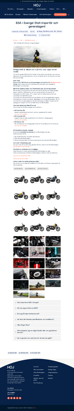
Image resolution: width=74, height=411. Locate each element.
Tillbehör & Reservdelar (30, 14)
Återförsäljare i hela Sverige (21, 146)
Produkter (36, 375)
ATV (57, 9)
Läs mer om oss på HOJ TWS (21, 155)
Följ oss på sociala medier (20, 158)
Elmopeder (20, 9)
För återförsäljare (60, 14)
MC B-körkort (9, 14)
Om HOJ (10, 9)
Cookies (50, 375)
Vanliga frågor (52, 369)
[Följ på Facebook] (17, 398)
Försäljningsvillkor (53, 366)
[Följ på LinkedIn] (20, 398)
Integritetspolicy (53, 372)
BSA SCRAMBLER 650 (30, 168)
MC (64, 9)
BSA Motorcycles (48, 31)
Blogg (40, 31)
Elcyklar (18, 14)
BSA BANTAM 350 (18, 168)
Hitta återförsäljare (45, 14)
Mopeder (30, 9)
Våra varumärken (38, 369)
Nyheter (59, 31)
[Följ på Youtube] (14, 398)
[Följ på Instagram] (8, 398)
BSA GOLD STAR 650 (42, 168)
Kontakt (50, 378)
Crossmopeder (41, 9)
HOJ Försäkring (38, 383)
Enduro (52, 9)
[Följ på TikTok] (11, 398)
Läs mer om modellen (20, 114)
